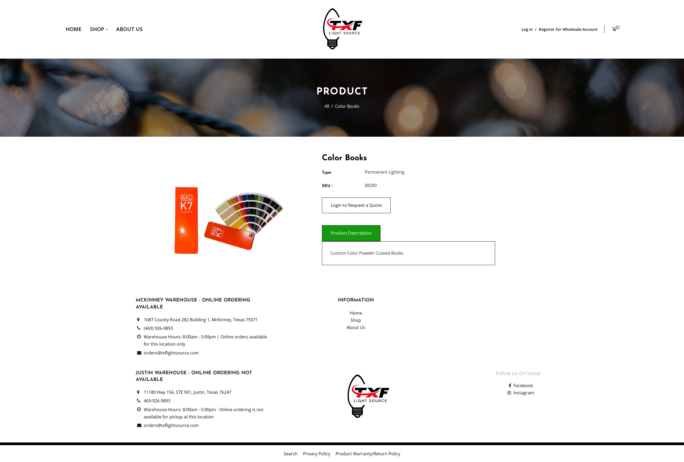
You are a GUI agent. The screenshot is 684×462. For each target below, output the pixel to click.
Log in (527, 29)
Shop (98, 29)
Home (73, 29)
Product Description (351, 233)
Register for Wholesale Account (568, 29)
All (326, 106)
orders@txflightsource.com (171, 353)
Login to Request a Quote (356, 205)
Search (291, 454)
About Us (129, 29)
